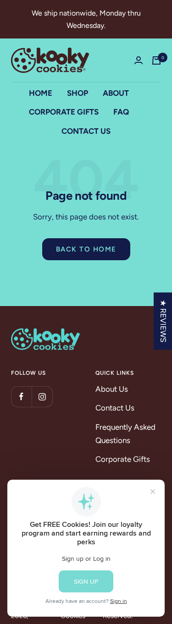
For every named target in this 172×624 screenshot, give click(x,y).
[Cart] (156, 60)
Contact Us (114, 407)
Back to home (86, 249)
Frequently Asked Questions (125, 433)
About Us (111, 389)
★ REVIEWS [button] (163, 321)
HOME (40, 93)
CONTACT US (86, 131)
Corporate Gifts (122, 459)
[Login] (138, 60)
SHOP (77, 93)
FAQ (121, 111)
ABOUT (116, 93)
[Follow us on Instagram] (42, 396)
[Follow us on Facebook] (21, 396)
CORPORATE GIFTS (64, 111)
